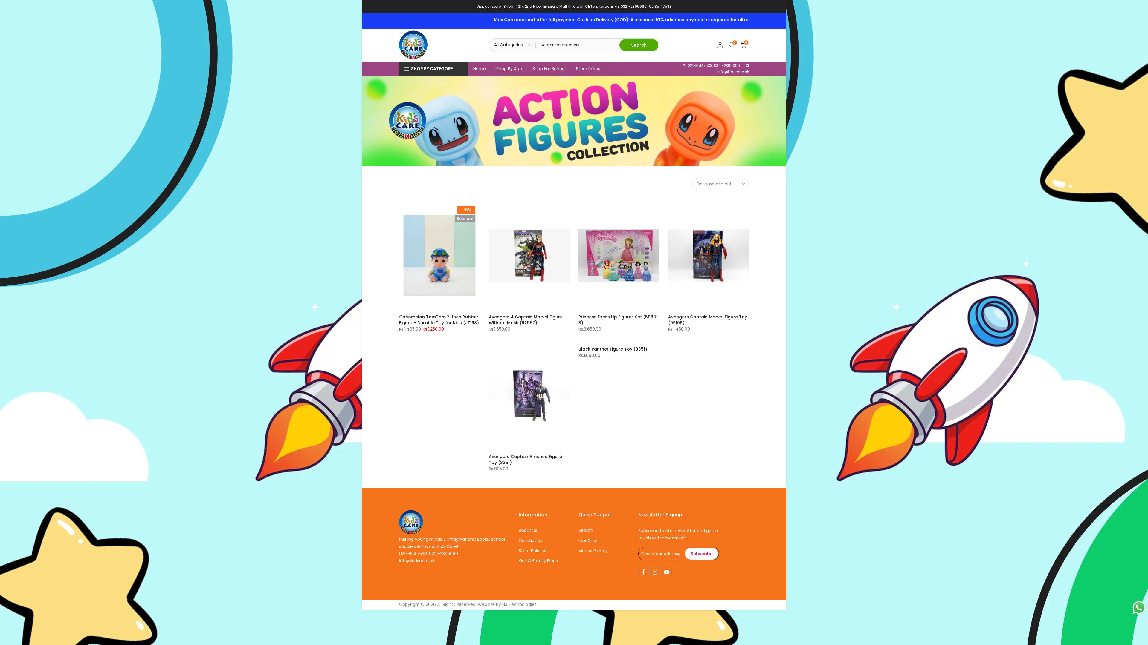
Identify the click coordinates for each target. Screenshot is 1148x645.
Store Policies (590, 69)
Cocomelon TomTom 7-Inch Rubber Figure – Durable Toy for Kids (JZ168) (439, 320)
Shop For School (549, 69)
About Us (528, 530)
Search (585, 530)
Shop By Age (509, 69)
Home (479, 69)
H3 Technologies (519, 604)
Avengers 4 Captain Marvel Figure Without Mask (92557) (526, 320)
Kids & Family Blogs (538, 561)
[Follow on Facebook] (643, 572)
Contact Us (530, 540)
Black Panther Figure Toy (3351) (612, 349)
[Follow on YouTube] (667, 572)
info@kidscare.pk (733, 71)
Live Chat (588, 540)
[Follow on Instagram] (655, 572)
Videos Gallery (593, 551)
